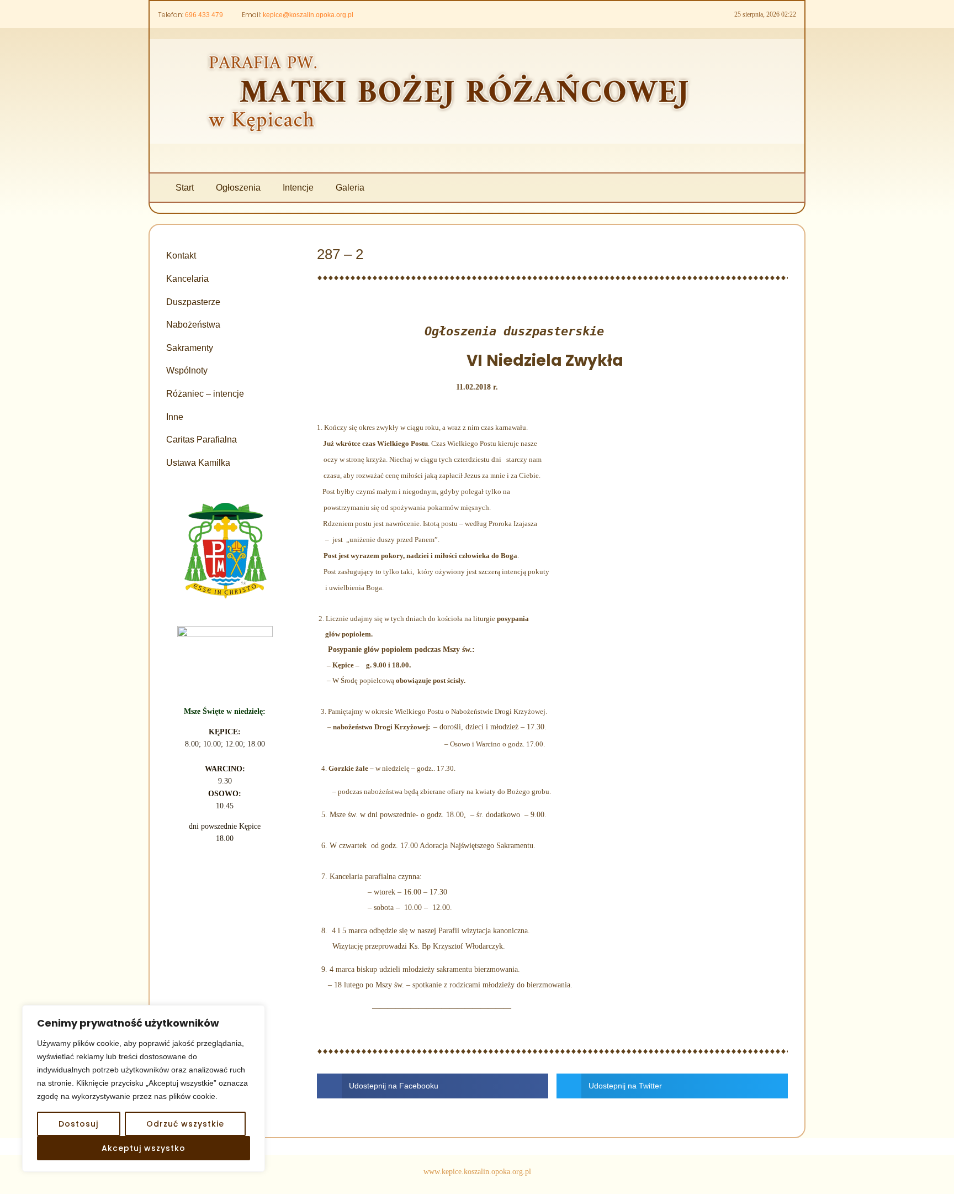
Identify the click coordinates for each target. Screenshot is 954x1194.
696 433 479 (204, 15)
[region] (143, 1088)
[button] (432, 1086)
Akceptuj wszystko (144, 1148)
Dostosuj (78, 1123)
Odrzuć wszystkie (185, 1123)
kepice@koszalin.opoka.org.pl (308, 15)
